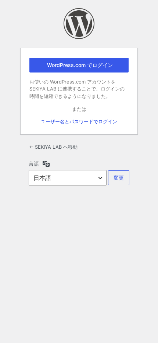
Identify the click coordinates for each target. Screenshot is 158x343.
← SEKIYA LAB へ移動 (53, 147)
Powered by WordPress (79, 23)
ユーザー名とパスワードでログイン (79, 121)
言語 (34, 163)
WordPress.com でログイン (80, 65)
